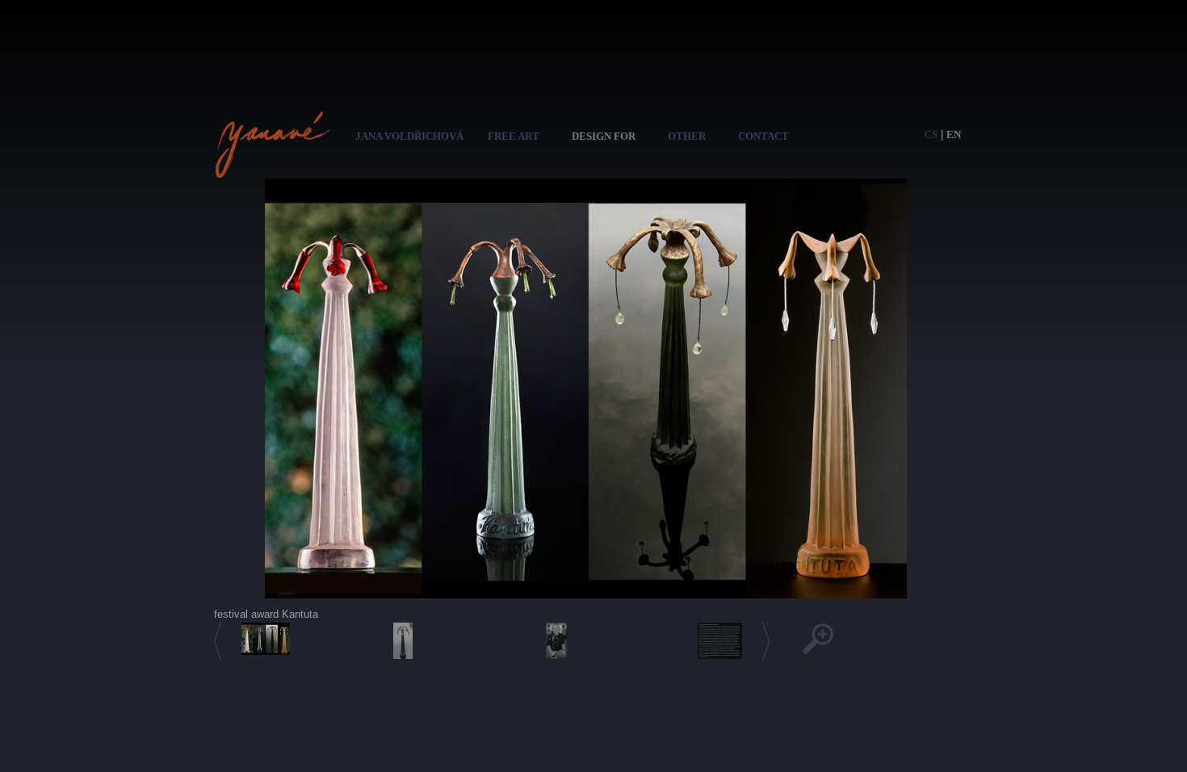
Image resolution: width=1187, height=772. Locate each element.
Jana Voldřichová (409, 136)
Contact (763, 136)
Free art (513, 136)
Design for (603, 136)
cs (931, 134)
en (953, 134)
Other (687, 136)
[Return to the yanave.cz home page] (272, 170)
